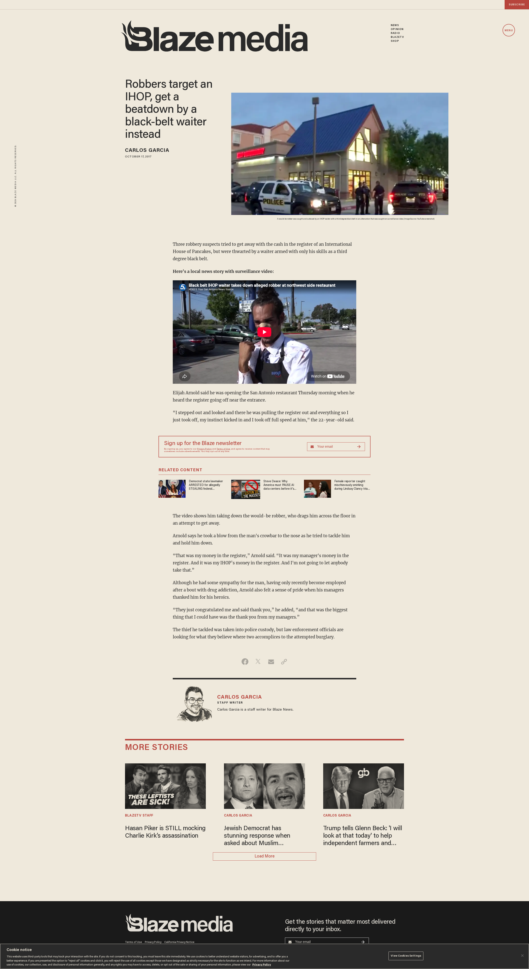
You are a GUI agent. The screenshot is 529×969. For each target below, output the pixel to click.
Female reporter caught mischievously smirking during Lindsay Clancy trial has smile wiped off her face (351, 485)
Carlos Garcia (147, 150)
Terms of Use (223, 449)
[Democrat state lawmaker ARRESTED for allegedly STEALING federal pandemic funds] (172, 488)
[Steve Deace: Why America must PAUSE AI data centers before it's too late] (245, 489)
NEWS (395, 25)
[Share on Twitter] (258, 661)
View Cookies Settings (406, 956)
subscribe (517, 4)
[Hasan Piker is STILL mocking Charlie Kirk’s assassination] (165, 786)
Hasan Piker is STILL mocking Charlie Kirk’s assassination (165, 832)
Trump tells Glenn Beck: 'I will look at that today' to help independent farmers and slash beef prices (362, 836)
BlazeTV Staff (139, 815)
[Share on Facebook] (245, 661)
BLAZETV (397, 37)
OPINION (397, 29)
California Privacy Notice (179, 942)
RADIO (395, 33)
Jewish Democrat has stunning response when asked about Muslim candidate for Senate (257, 836)
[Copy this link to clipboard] (284, 661)
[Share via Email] (271, 661)
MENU (509, 30)
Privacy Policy (204, 449)
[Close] (522, 955)
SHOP (395, 41)
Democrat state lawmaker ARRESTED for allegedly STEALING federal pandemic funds (206, 485)
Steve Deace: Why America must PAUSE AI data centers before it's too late (278, 485)
